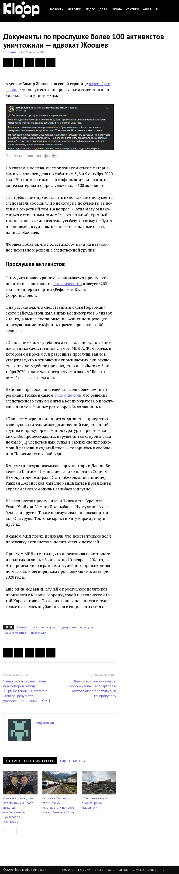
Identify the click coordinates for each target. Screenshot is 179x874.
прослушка (38, 632)
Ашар (147, 9)
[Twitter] (18, 62)
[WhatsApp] (50, 62)
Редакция (15, 52)
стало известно (67, 283)
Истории (74, 9)
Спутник (132, 9)
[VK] (29, 62)
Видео (90, 9)
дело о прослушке (44, 627)
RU (157, 9)
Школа (116, 9)
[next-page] (14, 831)
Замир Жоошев (15, 632)
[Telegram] (40, 62)
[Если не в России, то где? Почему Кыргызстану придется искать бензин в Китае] (59, 782)
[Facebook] (8, 62)
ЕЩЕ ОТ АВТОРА (73, 761)
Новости (57, 9)
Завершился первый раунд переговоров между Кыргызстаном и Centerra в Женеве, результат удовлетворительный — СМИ (26, 691)
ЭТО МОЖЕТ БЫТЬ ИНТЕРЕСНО (30, 761)
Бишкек (22, 627)
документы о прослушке (78, 627)
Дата (103, 9)
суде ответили (67, 395)
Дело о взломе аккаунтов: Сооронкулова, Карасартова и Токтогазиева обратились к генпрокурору (91, 688)
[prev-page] (6, 831)
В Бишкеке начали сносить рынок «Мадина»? (95, 803)
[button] (170, 9)
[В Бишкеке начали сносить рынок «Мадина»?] (99, 782)
